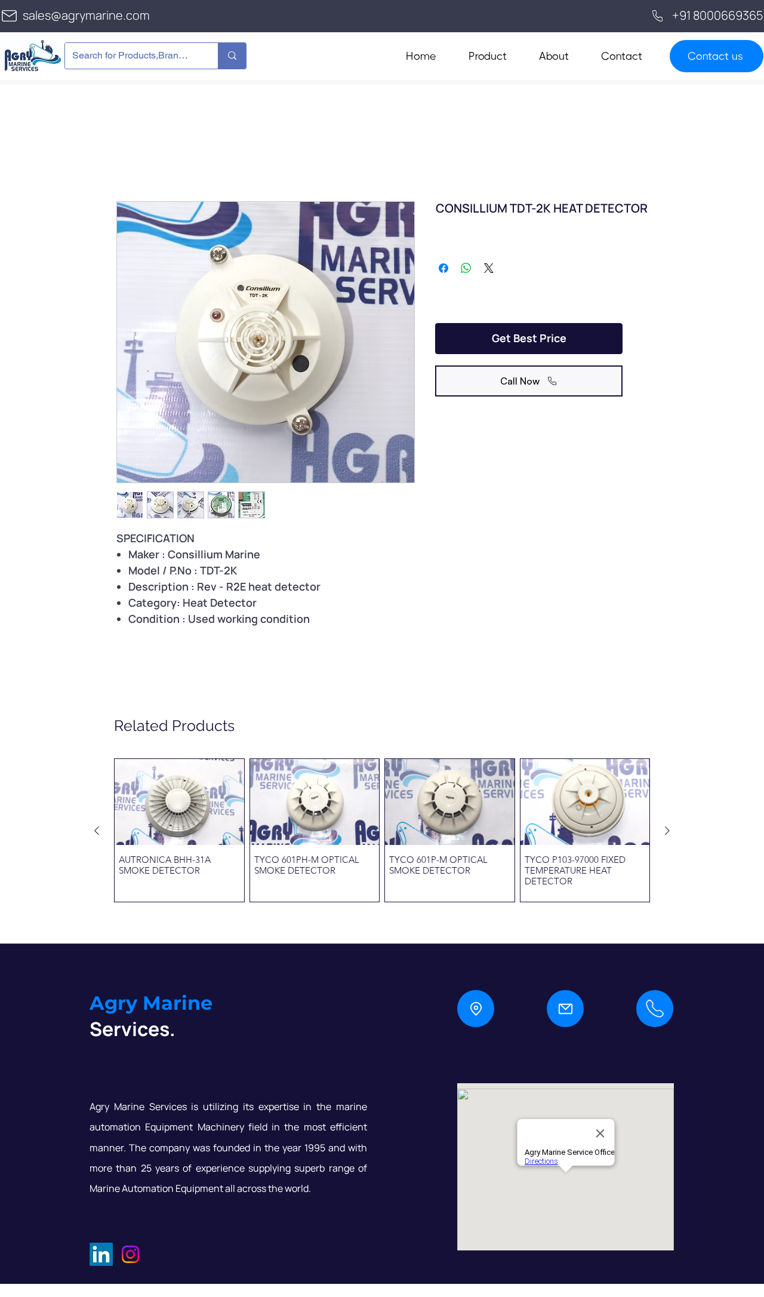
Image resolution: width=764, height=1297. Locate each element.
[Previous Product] (97, 830)
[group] (382, 830)
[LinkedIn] (101, 1254)
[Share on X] (489, 268)
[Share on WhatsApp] (466, 268)
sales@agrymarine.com (86, 15)
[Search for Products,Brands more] (232, 56)
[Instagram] (130, 1254)
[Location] (475, 1008)
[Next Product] (667, 830)
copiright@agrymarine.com (165, 1288)
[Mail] (565, 1008)
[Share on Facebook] (443, 268)
